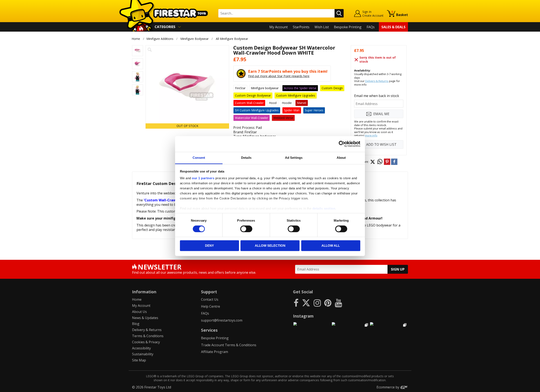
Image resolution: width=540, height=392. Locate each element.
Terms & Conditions (147, 336)
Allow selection (270, 246)
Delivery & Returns (377, 81)
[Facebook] (296, 302)
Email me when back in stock (376, 95)
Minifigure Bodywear (194, 39)
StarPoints (301, 27)
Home (136, 39)
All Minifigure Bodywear (232, 39)
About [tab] (341, 157)
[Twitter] (306, 302)
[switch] (246, 228)
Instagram (303, 316)
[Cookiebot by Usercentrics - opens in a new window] (341, 144)
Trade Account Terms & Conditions (228, 345)
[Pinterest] (327, 302)
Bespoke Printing (348, 27)
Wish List (322, 27)
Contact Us (209, 299)
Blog (135, 323)
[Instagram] (317, 302)
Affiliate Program (214, 351)
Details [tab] (246, 157)
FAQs (371, 27)
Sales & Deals (393, 27)
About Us (139, 311)
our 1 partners (203, 178)
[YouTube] (338, 302)
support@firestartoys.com (221, 320)
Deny (209, 246)
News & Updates (145, 317)
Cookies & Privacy (146, 342)
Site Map (139, 360)
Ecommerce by (388, 387)
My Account (278, 27)
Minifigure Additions (159, 39)
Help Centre (210, 306)
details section (323, 208)
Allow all (330, 246)
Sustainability (142, 354)
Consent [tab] (199, 157)
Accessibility (141, 348)
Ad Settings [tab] (293, 157)
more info (371, 135)
